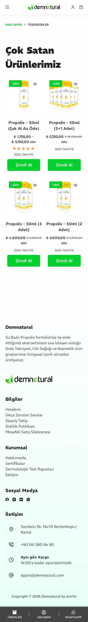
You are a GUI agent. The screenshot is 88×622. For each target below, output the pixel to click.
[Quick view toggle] (35, 84)
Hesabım (13, 409)
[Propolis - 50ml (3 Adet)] (23, 196)
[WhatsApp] (28, 499)
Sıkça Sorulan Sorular (24, 415)
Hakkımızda (15, 457)
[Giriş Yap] (73, 7)
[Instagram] (14, 499)
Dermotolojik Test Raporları (29, 469)
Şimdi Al (23, 165)
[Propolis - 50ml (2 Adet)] (64, 196)
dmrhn (71, 596)
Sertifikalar (15, 463)
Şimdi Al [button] (64, 165)
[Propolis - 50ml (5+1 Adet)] (64, 95)
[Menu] (7, 7)
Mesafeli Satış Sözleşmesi (27, 431)
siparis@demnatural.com (42, 575)
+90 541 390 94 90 (37, 544)
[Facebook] (7, 499)
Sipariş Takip (16, 420)
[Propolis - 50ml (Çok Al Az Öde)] (23, 95)
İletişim (11, 474)
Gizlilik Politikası (20, 426)
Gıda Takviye (23, 154)
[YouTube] (21, 499)
